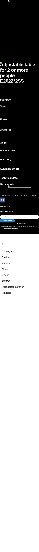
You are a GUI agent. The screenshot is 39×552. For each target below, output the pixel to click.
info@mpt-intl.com (6, 211)
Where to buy (6, 195)
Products (6, 257)
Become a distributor (21, 195)
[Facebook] (2, 200)
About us (6, 263)
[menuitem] (19, 293)
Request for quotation (13, 287)
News (5, 269)
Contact (34, 195)
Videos (5, 275)
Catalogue (7, 251)
